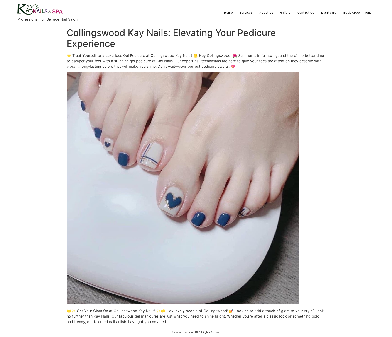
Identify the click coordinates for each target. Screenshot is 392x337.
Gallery (285, 13)
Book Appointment (357, 13)
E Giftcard (328, 13)
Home (228, 13)
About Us (266, 13)
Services (246, 13)
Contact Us (305, 13)
